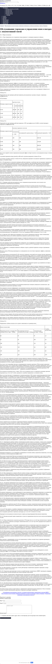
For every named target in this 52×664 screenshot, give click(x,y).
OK (31, 662)
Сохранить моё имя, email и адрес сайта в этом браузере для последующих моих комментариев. (24, 615)
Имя (1, 600)
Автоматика (5, 21)
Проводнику (6, 22)
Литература (5, 23)
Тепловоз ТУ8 (8, 11)
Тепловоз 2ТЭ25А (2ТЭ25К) (12, 9)
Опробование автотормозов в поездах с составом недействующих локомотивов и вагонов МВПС (26, 592)
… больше (7, 15)
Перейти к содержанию (5, 0)
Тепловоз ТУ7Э (9, 12)
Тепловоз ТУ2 (8, 10)
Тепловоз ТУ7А (9, 13)
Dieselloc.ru (2, 3)
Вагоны (4, 18)
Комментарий (3, 613)
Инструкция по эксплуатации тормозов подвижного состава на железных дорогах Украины (23, 593)
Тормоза (4, 17)
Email (1, 603)
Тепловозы (5, 7)
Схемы (4, 16)
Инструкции (6, 19)
